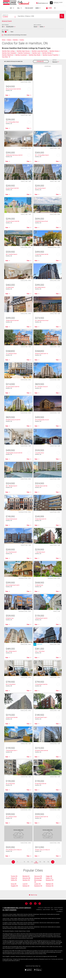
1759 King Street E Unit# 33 (41, 618)
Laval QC (25, 884)
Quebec (14, 914)
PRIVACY (56, 909)
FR (55, 8)
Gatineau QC (26, 886)
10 (28, 862)
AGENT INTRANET (46, 909)
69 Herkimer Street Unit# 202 (41, 750)
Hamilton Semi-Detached (9, 53)
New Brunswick (43, 914)
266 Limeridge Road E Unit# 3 (12, 585)
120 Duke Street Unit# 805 (11, 717)
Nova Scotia (14, 915)
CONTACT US (40, 907)
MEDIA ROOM (47, 907)
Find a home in (6, 914)
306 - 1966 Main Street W (11, 485)
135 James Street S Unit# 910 (12, 386)
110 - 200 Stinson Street (11, 353)
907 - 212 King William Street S (42, 155)
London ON (37, 884)
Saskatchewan (36, 914)
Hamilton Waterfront (7, 55)
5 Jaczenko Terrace (39, 452)
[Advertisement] (48, 93)
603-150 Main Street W (40, 287)
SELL (18, 8)
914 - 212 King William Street (12, 122)
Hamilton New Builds (34, 55)
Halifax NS (14, 880)
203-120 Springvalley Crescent (42, 419)
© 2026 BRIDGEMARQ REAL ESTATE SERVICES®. (17, 908)
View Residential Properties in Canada (10, 931)
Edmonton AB (26, 878)
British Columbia (24, 914)
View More (5, 57)
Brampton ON (49, 880)
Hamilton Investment (21, 55)
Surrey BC (13, 884)
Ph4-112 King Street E (11, 684)
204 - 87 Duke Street (10, 783)
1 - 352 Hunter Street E (40, 552)
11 (32, 862)
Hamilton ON (26, 880)
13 (40, 862)
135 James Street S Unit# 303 (12, 221)
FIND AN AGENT (29, 8)
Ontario (10, 914)
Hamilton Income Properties (50, 55)
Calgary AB (49, 876)
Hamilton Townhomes (24, 53)
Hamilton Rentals (47, 53)
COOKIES (61, 909)
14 (44, 862)
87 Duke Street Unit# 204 (40, 783)
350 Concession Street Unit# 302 (13, 89)
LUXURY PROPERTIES (58, 907)
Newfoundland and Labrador (53, 914)
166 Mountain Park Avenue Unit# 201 (14, 155)
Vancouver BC (38, 876)
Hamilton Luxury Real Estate (39, 51)
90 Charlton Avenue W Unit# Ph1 (13, 419)
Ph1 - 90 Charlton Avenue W (41, 386)
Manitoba (30, 914)
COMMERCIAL (39, 909)
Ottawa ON (14, 878)
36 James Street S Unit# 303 (12, 188)
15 (48, 862)
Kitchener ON (49, 886)
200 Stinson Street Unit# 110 (41, 353)
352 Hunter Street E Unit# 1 (41, 717)
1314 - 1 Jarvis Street (40, 651)
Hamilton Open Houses (23, 51)
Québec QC (49, 878)
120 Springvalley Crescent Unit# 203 (14, 452)
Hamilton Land (36, 53)
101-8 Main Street (10, 287)
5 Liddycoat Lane (39, 585)
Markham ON (49, 884)
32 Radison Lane (10, 618)
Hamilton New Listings (8, 51)
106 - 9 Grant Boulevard (11, 552)
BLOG (52, 907)
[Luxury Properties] (56, 3)
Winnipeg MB (38, 878)
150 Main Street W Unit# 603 (12, 320)
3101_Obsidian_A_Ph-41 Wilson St (13, 849)
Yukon (28, 915)
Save (6, 95)
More (37, 8)
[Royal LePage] (16, 3)
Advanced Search (7, 21)
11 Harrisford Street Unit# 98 (41, 254)
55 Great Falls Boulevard (11, 519)
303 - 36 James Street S (40, 188)
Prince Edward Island (22, 915)
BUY (11, 8)
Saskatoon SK (38, 886)
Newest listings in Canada (24, 931)
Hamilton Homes (54, 51)
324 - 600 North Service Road (41, 320)
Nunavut (32, 915)
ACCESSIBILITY (60, 911)
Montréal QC (26, 876)
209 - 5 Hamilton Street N (11, 254)
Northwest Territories (7, 915)
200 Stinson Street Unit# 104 (41, 816)
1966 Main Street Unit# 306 (41, 485)
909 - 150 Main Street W (11, 651)
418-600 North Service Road (41, 221)
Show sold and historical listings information (14, 35)
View (28, 95)
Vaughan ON (14, 886)
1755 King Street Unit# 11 (11, 750)
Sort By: (54, 60)
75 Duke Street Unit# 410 (40, 519)
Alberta (18, 914)
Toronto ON (14, 876)
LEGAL (52, 909)
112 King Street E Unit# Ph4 (41, 684)
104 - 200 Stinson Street (11, 816)
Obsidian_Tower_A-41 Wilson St (42, 849)
